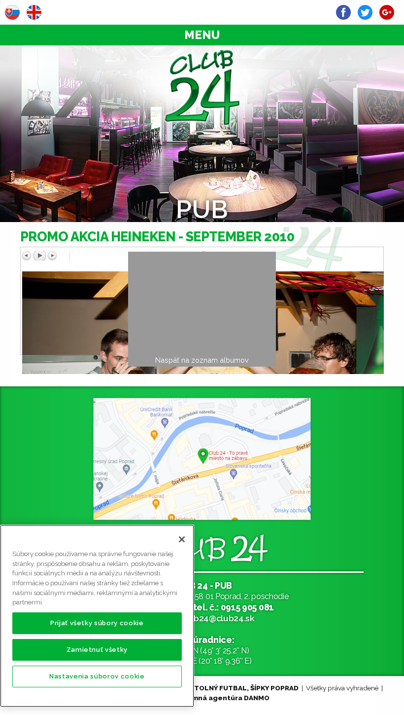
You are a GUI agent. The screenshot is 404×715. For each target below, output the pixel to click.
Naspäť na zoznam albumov (202, 360)
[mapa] (202, 459)
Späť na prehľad (293, 266)
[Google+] (386, 12)
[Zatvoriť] (182, 539)
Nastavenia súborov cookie (96, 676)
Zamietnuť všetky (97, 649)
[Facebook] (343, 12)
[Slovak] (12, 12)
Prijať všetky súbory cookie (97, 623)
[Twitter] (365, 12)
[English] (34, 12)
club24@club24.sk (218, 618)
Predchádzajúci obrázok (110, 256)
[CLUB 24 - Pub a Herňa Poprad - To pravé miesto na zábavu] (202, 87)
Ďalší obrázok (287, 256)
